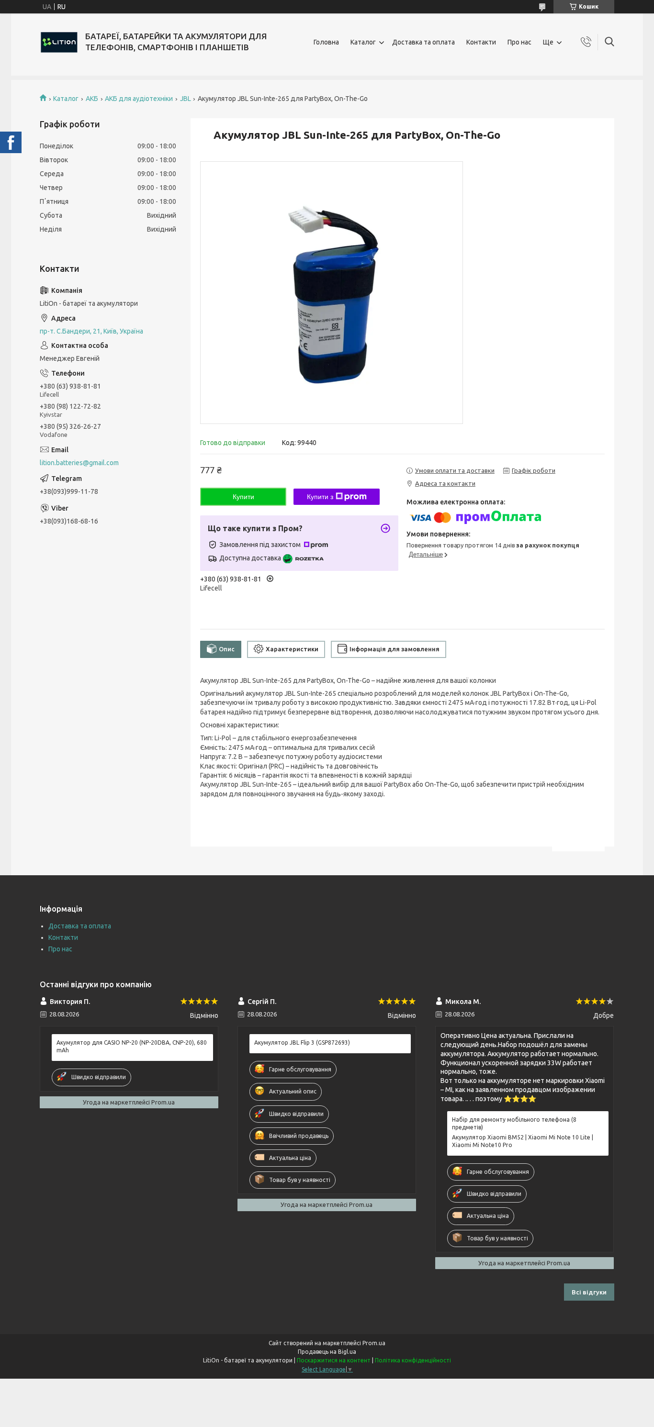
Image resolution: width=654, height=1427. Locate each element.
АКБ (92, 98)
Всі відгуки (589, 1292)
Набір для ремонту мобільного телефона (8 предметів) (514, 1123)
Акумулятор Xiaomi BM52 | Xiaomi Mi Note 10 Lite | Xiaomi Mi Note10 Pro (522, 1141)
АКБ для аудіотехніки (139, 98)
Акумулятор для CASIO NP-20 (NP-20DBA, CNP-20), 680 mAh (131, 1046)
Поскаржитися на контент (334, 1360)
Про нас (519, 42)
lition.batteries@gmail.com (79, 463)
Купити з (320, 497)
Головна (326, 42)
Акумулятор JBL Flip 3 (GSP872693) (302, 1042)
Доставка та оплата (423, 42)
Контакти (481, 42)
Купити (243, 497)
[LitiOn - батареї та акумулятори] (59, 42)
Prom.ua (373, 1343)
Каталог (363, 42)
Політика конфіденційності (413, 1360)
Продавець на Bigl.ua (327, 1352)
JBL (185, 98)
